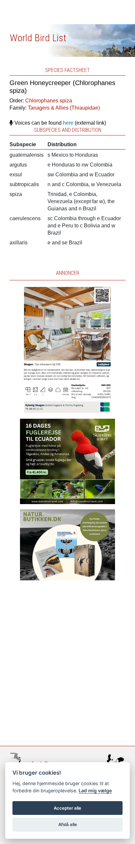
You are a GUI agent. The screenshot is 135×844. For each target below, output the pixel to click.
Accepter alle (67, 808)
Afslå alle (67, 824)
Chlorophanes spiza (48, 100)
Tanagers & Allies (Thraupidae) (64, 108)
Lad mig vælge (95, 790)
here (68, 123)
